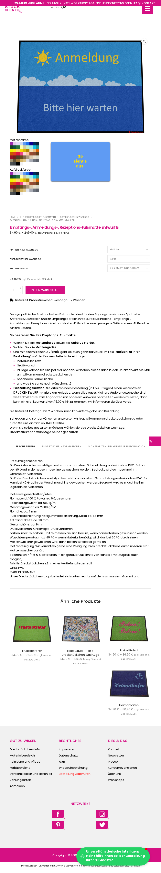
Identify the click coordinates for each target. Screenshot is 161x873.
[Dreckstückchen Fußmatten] (13, 11)
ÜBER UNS (51, 3)
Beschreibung (25, 446)
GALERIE (95, 3)
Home (12, 217)
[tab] (25, 446)
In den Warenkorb (45, 290)
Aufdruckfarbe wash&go (25, 259)
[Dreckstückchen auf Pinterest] (58, 825)
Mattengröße (19, 268)
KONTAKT (148, 3)
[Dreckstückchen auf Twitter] (103, 825)
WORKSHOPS (79, 3)
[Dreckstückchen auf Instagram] (103, 814)
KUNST (64, 3)
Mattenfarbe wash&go (24, 249)
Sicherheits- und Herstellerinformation (116, 446)
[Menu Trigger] (147, 8)
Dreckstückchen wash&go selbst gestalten (44, 432)
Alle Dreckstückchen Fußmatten (38, 217)
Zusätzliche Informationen (61, 446)
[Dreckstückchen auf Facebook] (58, 814)
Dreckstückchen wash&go (74, 217)
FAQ (137, 3)
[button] (144, 41)
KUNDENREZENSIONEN (117, 3)
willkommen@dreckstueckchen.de (47, 374)
